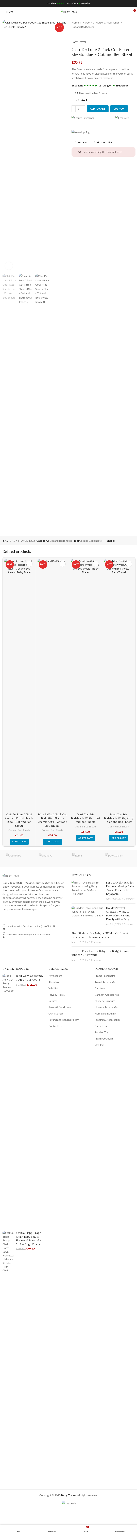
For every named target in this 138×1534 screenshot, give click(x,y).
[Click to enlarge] (9, 266)
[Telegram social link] (133, 540)
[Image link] (11, 875)
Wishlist (53, 988)
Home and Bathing (105, 1013)
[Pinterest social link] (125, 540)
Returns (52, 1000)
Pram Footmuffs (104, 1038)
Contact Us (55, 1026)
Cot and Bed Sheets (83, 26)
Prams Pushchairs (105, 975)
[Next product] (82, 34)
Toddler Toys (102, 1032)
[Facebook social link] (117, 540)
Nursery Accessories (107, 22)
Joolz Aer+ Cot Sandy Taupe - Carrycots (29, 977)
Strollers (99, 1044)
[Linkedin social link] (129, 540)
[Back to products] (78, 34)
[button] (19, 842)
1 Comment (128, 898)
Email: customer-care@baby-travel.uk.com (28, 934)
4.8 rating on (69, 3)
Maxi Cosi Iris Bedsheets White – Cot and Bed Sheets (85, 818)
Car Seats (100, 988)
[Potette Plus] (118, 858)
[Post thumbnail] (88, 891)
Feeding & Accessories (107, 1019)
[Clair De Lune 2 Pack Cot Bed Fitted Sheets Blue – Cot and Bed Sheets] (19, 685)
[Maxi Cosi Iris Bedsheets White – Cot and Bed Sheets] (85, 685)
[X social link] (121, 540)
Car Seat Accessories (107, 994)
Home (75, 22)
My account (55, 975)
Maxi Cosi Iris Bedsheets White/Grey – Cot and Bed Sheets (118, 818)
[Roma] (85, 858)
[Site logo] (69, 11)
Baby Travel (79, 41)
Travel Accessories (105, 982)
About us (53, 982)
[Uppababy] (19, 858)
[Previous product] (74, 34)
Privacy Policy (56, 994)
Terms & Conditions (59, 1007)
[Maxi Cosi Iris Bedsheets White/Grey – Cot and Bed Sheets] (118, 685)
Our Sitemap (55, 1013)
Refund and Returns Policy (63, 1019)
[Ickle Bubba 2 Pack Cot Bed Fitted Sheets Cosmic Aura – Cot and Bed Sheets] (52, 685)
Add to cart (97, 108)
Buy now (119, 108)
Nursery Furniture (105, 1000)
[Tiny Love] (52, 858)
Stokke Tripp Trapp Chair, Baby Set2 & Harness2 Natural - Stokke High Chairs (28, 1238)
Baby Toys (101, 1026)
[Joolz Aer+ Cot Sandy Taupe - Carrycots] (8, 1100)
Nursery (87, 22)
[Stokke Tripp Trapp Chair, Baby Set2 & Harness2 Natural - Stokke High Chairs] (8, 1357)
